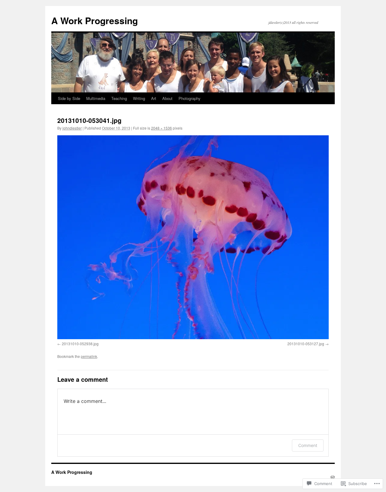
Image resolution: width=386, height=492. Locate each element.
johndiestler (72, 127)
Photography (190, 98)
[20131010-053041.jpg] (193, 237)
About (167, 98)
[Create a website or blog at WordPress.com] (333, 477)
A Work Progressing (94, 20)
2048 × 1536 (161, 127)
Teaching (119, 98)
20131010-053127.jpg (305, 343)
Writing (139, 98)
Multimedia (95, 98)
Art (153, 98)
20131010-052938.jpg (80, 343)
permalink (89, 356)
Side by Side (69, 98)
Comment (307, 445)
